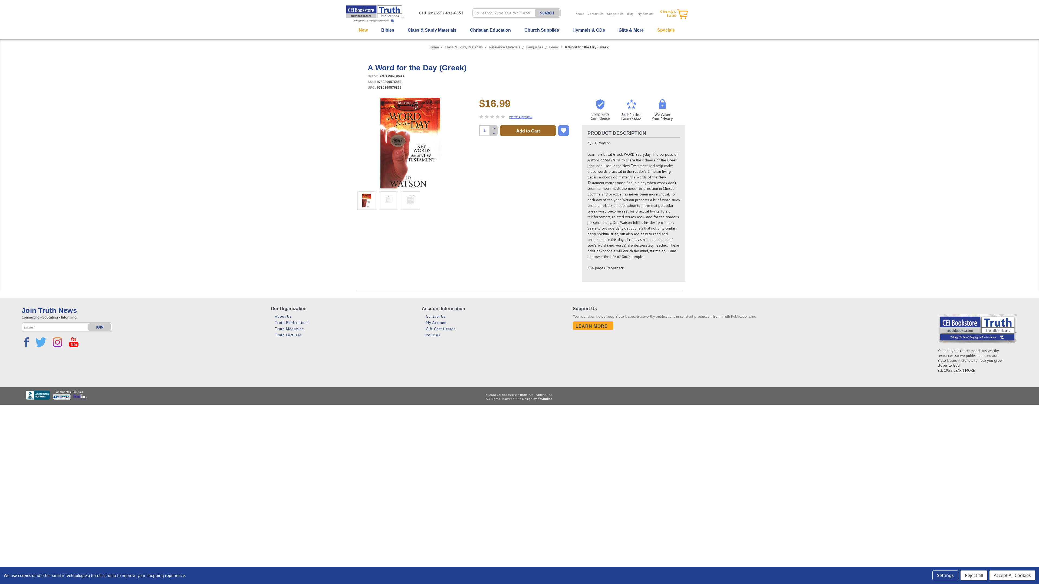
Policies (433, 335)
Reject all (974, 575)
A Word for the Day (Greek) (587, 47)
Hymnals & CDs (589, 30)
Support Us (615, 14)
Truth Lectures (288, 335)
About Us (283, 316)
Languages (534, 47)
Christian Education (490, 30)
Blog (630, 14)
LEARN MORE (964, 370)
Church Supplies (541, 30)
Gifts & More (631, 30)
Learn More (592, 326)
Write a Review (520, 117)
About (580, 14)
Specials (666, 30)
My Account (645, 14)
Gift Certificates (441, 328)
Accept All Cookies (1012, 575)
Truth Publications (292, 322)
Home (434, 47)
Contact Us (595, 14)
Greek (554, 47)
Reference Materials (504, 47)
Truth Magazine (289, 328)
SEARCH (547, 13)
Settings (945, 575)
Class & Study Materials (432, 30)
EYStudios (545, 399)
